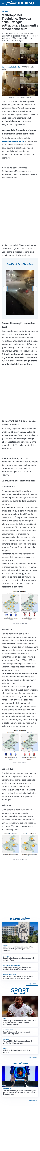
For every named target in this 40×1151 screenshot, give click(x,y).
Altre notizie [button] (32, 984)
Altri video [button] (33, 1100)
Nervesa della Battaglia (13, 141)
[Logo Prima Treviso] (20, 3)
